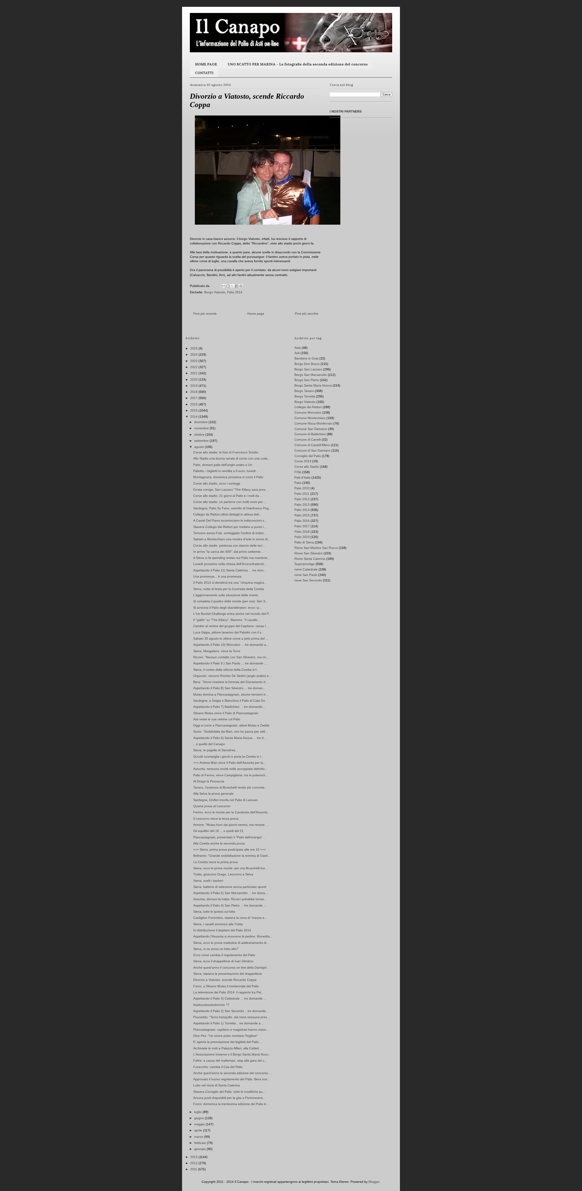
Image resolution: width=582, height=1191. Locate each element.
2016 (194, 404)
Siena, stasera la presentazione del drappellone (227, 973)
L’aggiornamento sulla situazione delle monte (225, 595)
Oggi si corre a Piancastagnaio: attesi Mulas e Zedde (231, 725)
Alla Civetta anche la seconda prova (219, 843)
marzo (199, 1136)
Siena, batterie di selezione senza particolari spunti (229, 887)
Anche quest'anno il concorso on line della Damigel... (231, 967)
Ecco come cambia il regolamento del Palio (224, 955)
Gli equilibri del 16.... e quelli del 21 (218, 831)
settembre (202, 440)
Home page (255, 313)
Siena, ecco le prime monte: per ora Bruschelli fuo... (230, 868)
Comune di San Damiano (312, 450)
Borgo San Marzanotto (310, 375)
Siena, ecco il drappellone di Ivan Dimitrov (223, 961)
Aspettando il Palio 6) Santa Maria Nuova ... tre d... (229, 738)
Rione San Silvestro (308, 553)
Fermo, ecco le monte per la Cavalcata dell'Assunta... (231, 812)
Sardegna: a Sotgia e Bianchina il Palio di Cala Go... (230, 700)
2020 (194, 379)
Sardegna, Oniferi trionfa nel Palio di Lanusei (225, 800)
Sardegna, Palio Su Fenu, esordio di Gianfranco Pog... (232, 508)
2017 (194, 398)
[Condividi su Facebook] (236, 286)
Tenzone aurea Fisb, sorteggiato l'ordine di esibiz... (229, 533)
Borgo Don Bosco (307, 364)
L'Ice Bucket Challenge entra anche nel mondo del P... (232, 614)
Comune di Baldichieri (310, 434)
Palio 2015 (302, 515)
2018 (194, 392)
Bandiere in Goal (306, 358)
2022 (194, 367)
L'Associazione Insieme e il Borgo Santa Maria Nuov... (232, 1054)
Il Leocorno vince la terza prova (215, 818)
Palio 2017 (302, 526)
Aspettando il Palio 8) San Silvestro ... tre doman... (229, 688)
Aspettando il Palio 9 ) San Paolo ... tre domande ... (230, 663)
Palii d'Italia (302, 477)
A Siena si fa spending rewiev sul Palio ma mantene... (231, 558)
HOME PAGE (206, 64)
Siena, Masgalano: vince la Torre (216, 651)
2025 (194, 348)
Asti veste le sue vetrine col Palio (216, 719)
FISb (297, 472)
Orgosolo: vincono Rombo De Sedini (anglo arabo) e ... (232, 676)
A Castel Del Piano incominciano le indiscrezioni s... (230, 520)
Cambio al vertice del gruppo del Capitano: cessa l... (230, 626)
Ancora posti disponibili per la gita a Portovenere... (229, 1098)
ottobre (199, 434)
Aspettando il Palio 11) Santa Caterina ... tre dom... (229, 570)
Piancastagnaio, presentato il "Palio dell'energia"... (229, 837)
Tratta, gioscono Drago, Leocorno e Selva (223, 874)
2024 (194, 354)
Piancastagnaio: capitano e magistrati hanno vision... (231, 1029)
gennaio (200, 1149)
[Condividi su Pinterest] (241, 286)
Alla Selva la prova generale (213, 793)
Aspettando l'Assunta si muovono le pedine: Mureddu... (233, 936)
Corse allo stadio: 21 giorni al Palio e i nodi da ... (228, 496)
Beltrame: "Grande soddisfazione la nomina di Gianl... (231, 855)
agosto (199, 447)
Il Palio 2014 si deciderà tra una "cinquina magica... (230, 582)
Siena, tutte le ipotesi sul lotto (214, 911)
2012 (194, 1163)
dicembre (201, 422)
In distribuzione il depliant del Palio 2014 (222, 930)
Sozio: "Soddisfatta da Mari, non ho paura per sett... (230, 731)
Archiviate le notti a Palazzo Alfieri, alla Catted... (227, 1048)
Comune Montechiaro (310, 418)
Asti (297, 353)
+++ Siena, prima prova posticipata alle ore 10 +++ (229, 849)
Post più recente (205, 313)
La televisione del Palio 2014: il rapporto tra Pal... (228, 992)
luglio (198, 1112)
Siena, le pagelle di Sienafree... (215, 750)
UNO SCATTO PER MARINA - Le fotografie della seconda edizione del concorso (298, 64)
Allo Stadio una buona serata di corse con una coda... (231, 458)
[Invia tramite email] (223, 286)
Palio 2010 (302, 488)
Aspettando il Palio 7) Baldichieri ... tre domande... (229, 707)
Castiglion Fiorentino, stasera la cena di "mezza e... (230, 918)
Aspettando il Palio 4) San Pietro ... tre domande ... (229, 905)
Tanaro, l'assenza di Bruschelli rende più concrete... (230, 787)
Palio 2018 (302, 531)
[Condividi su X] (232, 286)
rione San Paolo (305, 575)
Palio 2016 (302, 521)
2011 (194, 1169)
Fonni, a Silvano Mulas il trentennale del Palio (226, 986)
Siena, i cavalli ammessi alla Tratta (218, 924)
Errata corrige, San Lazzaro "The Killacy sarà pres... (230, 489)
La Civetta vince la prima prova (215, 862)
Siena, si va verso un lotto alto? (215, 949)
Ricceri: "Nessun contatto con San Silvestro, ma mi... (231, 657)
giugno (199, 1118)
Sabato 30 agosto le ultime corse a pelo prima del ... (230, 638)
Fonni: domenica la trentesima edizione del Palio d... (230, 1104)
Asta (297, 347)
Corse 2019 (302, 461)
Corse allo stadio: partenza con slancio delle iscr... (229, 545)
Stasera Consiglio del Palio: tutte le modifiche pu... (229, 1091)
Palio (297, 483)
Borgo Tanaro (304, 391)
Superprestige (304, 564)
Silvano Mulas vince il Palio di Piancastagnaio (225, 713)
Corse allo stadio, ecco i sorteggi (216, 483)
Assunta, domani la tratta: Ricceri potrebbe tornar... (230, 899)
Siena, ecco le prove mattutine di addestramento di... (231, 943)
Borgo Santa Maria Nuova (313, 385)
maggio (200, 1124)
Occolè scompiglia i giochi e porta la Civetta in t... (228, 756)
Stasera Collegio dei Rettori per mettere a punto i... (229, 527)
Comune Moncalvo (307, 412)
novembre (202, 428)
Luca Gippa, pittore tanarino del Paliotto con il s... (228, 632)
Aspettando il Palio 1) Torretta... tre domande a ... (228, 1023)
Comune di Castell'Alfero (312, 445)
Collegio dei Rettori (308, 407)
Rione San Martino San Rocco (316, 548)
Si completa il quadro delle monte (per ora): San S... (230, 601)
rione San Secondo (308, 580)
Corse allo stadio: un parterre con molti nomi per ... (229, 502)
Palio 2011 (301, 493)
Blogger (374, 1181)
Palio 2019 (302, 537)
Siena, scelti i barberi (208, 880)
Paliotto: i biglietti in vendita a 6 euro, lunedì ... (226, 471)
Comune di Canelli (307, 439)
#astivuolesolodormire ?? (211, 1005)
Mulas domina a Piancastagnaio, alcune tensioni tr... (230, 694)
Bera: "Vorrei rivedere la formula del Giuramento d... (230, 682)
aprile (198, 1130)
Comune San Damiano (310, 429)
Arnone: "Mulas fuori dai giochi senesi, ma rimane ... (230, 825)
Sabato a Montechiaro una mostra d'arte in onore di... (231, 539)
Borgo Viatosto (214, 292)
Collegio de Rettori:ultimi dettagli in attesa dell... (227, 514)
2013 (194, 1157)
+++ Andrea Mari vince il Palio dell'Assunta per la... (229, 762)
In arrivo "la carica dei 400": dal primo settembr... (228, 551)
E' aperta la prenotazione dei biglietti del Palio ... (227, 1042)
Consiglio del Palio (307, 456)
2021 (194, 373)
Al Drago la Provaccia (208, 781)
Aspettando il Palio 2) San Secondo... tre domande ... (231, 1011)
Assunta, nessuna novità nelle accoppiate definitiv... (230, 769)
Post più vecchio (306, 313)
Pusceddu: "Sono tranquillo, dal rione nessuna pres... (231, 1017)
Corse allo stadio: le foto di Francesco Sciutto (225, 452)
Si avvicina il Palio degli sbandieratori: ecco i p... (227, 607)
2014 (194, 416)
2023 (194, 361)
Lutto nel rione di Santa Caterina (216, 1085)
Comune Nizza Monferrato (313, 423)
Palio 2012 (302, 499)
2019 (194, 385)
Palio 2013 (302, 504)
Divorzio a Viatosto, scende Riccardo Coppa (224, 980)
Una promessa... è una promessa (217, 576)
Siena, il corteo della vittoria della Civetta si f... (226, 669)
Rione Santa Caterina (309, 558)
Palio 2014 (234, 292)
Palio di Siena (304, 542)
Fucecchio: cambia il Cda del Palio (218, 1067)
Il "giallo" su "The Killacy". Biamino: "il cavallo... (226, 620)
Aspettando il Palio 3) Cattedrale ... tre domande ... (229, 998)
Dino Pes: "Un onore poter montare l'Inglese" (225, 1036)
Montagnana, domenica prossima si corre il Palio (228, 477)
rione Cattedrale (306, 569)
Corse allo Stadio (306, 466)
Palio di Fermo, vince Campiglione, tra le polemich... (230, 775)
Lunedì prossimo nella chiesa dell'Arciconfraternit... (229, 564)
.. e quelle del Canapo (209, 744)
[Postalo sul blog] (228, 286)
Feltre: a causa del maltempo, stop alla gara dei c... (230, 1060)
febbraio (200, 1143)
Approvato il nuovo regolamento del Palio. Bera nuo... (231, 1079)
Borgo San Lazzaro (308, 369)
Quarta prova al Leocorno (211, 806)
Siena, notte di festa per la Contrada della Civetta (228, 589)
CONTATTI (204, 73)
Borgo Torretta (304, 396)
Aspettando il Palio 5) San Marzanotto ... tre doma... (230, 893)
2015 (194, 410)
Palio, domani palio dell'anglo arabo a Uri (222, 465)
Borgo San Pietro (306, 380)
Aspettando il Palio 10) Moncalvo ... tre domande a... (231, 644)
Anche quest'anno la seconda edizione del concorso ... (232, 1073)
